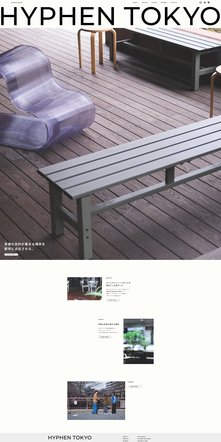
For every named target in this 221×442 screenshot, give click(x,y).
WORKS (154, 2)
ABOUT (135, 2)
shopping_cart (208, 2)
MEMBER (164, 2)
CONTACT (173, 2)
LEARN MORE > (11, 332)
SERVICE (145, 2)
